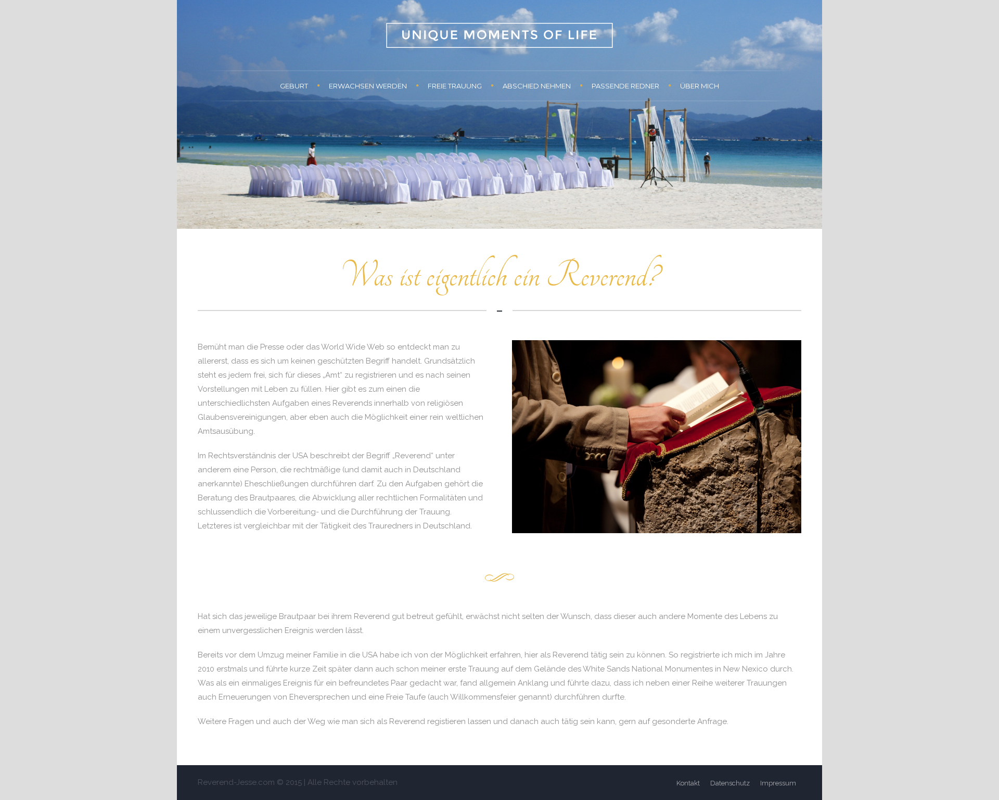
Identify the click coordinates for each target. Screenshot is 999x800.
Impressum (778, 783)
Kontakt (688, 783)
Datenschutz (730, 783)
